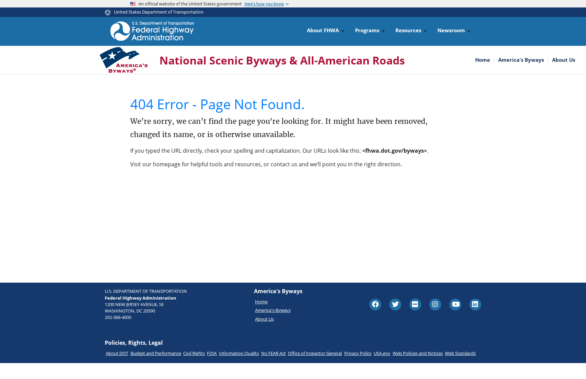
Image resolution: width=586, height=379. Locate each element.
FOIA (212, 353)
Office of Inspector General (315, 353)
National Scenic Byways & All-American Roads (282, 60)
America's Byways (521, 60)
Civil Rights (194, 353)
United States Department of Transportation (158, 12)
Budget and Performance (156, 353)
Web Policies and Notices (418, 353)
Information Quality (239, 353)
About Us (563, 60)
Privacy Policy (358, 353)
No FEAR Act (273, 353)
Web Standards (460, 353)
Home (482, 60)
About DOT (117, 353)
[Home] (152, 31)
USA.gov (382, 353)
